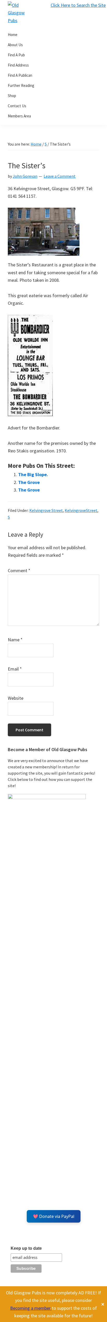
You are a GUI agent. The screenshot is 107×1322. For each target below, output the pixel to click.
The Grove (29, 482)
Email (15, 669)
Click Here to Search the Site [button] (78, 5)
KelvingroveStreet (81, 510)
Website (15, 698)
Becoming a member (31, 1308)
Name (15, 640)
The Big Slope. (33, 474)
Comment (19, 570)
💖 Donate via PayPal (53, 1216)
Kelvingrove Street (46, 510)
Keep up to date (26, 1248)
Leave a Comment (60, 176)
